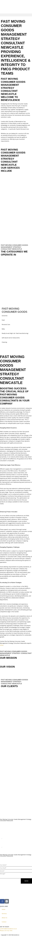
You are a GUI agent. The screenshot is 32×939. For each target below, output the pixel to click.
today (1, 645)
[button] (16, 14)
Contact (4, 922)
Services (4, 913)
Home (3, 909)
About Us (4, 918)
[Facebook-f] (2, 901)
